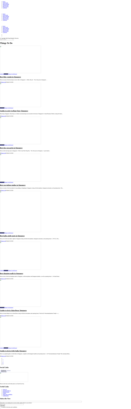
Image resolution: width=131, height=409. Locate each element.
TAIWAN (5, 32)
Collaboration (6, 395)
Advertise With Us (7, 390)
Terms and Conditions (7, 394)
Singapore (6, 74)
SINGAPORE (6, 28)
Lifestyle (2, 74)
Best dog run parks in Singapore (11, 148)
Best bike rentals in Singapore (10, 77)
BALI (4, 26)
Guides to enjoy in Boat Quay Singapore (14, 111)
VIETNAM (5, 27)
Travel (15, 74)
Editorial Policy (6, 392)
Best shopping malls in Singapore (11, 273)
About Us (5, 389)
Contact (4, 393)
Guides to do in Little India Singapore (13, 351)
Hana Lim (3, 82)
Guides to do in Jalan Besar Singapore (13, 310)
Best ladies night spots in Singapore (12, 236)
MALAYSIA (6, 31)
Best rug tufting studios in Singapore (13, 185)
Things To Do (11, 74)
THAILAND (6, 29)
